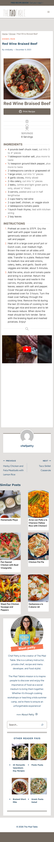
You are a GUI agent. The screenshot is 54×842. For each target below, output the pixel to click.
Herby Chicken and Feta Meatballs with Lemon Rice (13, 468)
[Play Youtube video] (27, 349)
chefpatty (9, 49)
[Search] (42, 725)
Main (12, 39)
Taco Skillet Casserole (45, 466)
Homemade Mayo (9, 520)
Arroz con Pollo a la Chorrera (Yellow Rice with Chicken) (38, 523)
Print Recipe (28, 111)
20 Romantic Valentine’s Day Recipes (19, 768)
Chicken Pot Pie (36, 562)
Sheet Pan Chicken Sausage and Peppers (10, 607)
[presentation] (10, 504)
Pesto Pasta (37, 765)
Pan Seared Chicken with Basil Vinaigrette (9, 565)
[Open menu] (48, 12)
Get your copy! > (27, 3)
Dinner (5, 39)
